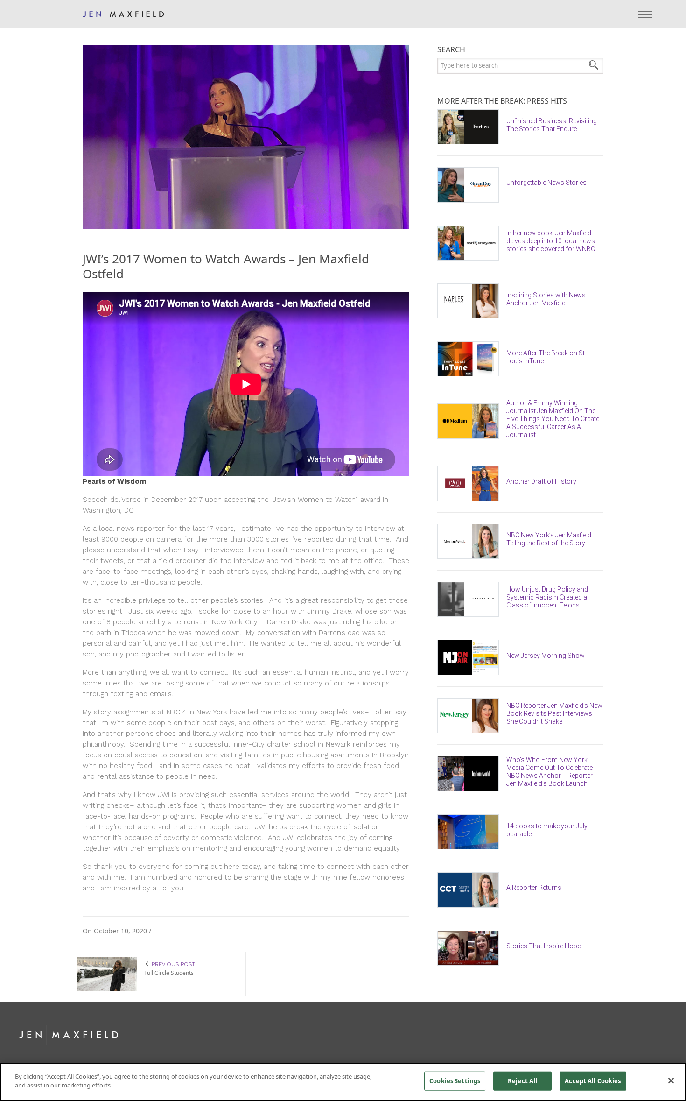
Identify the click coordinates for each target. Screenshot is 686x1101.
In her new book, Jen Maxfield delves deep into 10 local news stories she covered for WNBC (550, 241)
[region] (343, 1082)
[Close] (671, 1080)
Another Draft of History (541, 481)
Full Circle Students (169, 973)
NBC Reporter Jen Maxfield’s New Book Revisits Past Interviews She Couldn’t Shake (554, 713)
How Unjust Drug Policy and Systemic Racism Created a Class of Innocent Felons (547, 597)
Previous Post (172, 964)
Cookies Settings (454, 1081)
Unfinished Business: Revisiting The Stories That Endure (551, 125)
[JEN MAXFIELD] (123, 14)
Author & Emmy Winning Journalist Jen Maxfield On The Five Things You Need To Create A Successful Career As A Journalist (552, 418)
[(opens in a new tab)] (471, 126)
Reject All (522, 1081)
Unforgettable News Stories (546, 182)
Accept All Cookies (593, 1081)
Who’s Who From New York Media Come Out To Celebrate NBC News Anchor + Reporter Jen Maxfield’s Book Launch (549, 771)
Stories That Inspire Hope (543, 946)
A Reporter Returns (533, 887)
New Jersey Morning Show (545, 655)
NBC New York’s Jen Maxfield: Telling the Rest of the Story (549, 539)
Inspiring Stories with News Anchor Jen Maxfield (546, 299)
